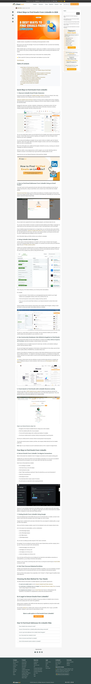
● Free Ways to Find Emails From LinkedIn (29, 75)
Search (65, 10)
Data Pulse (24, 666)
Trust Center (48, 668)
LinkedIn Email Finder (26, 669)
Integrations (51, 4)
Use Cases (36, 672)
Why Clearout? (16, 661)
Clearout (24, 607)
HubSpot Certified (70, 661)
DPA (46, 665)
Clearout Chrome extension (63, 674)
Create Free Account (71, 69)
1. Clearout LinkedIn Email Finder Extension (31, 68)
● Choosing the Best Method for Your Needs (29, 81)
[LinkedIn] (68, 682)
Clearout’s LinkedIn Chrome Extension (25, 99)
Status (14, 674)
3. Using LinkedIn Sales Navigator (29, 71)
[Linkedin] (12, 18)
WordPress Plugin (25, 674)
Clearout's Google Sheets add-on (35, 230)
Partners (68, 665)
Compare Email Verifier (38, 668)
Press (14, 668)
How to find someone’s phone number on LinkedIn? (30, 641)
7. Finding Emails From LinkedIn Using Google (31, 78)
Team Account (36, 665)
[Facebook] (12, 11)
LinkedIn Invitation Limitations (38, 95)
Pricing (46, 4)
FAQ (14, 672)
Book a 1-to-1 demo (74, 4)
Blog (34, 674)
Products (34, 4)
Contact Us (15, 665)
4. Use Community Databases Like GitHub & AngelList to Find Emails (36, 73)
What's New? (24, 677)
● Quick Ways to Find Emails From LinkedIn (29, 67)
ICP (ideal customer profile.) (29, 244)
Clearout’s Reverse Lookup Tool (48, 586)
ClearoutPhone (24, 676)
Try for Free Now (72, 47)
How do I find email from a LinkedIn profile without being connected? (33, 629)
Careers (14, 666)
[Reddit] (12, 21)
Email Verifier (57, 561)
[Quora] (70, 682)
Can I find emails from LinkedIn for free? (27, 635)
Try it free (66, 4)
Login (61, 4)
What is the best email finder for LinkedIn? (28, 638)
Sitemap (14, 671)
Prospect (23, 668)
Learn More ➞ (61, 1)
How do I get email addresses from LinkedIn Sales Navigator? (32, 632)
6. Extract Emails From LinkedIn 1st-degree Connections (33, 77)
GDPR (57, 665)
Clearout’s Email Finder (22, 193)
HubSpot (35, 663)
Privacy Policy (48, 661)
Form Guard (24, 665)
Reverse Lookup (25, 671)
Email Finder (24, 663)
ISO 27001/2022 (58, 661)
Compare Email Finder (38, 669)
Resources (41, 4)
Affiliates (68, 663)
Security (47, 666)
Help (34, 676)
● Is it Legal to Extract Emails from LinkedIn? (29, 82)
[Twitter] (12, 15)
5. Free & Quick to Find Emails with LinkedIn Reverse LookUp (34, 74)
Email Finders (38, 590)
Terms (47, 663)
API (34, 666)
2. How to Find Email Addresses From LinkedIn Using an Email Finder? (36, 70)
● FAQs (21, 84)
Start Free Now (38, 616)
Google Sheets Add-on (26, 672)
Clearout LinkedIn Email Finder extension (44, 584)
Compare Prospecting (38, 671)
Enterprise (56, 4)
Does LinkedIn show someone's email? (27, 626)
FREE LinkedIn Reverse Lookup (33, 391)
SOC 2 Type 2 (58, 663)
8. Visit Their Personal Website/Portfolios (30, 80)
